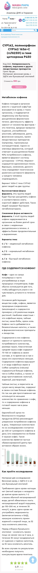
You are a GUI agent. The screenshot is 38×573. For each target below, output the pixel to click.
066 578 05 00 (31, 25)
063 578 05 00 (31, 23)
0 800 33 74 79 (31, 18)
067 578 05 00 (31, 20)
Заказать (19, 87)
